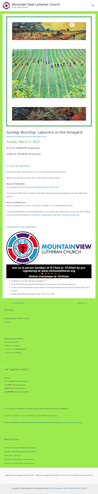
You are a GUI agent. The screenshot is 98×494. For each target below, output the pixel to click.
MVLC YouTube (69, 488)
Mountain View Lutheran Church (36, 4)
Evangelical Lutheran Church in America (67, 422)
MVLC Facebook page (44, 215)
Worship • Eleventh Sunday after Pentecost (19, 463)
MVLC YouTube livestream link (68, 215)
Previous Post (17, 303)
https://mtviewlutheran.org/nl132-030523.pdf (42, 187)
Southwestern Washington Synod (36, 422)
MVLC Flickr (82, 488)
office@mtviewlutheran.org (83, 475)
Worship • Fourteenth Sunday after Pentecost (20, 447)
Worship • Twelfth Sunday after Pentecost (19, 459)
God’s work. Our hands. (12, 455)
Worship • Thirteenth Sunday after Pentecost (20, 451)
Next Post (82, 303)
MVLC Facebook (56, 488)
